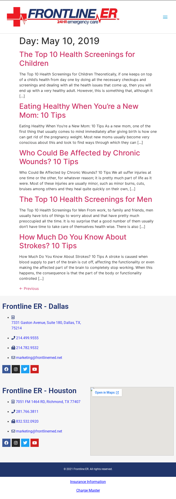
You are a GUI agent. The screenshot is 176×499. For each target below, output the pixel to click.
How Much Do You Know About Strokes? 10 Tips (72, 241)
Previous (29, 288)
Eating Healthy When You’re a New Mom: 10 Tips (78, 110)
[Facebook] (6, 369)
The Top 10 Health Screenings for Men (85, 199)
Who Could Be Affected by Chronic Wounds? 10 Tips (79, 157)
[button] (165, 17)
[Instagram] (16, 369)
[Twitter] (25, 369)
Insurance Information (88, 482)
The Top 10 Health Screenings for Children (77, 58)
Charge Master (88, 490)
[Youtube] (34, 369)
